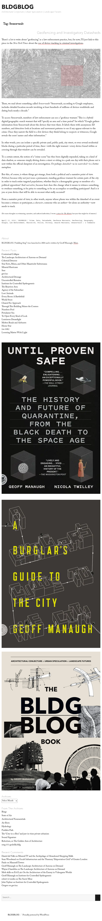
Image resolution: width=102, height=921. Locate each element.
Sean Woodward (9, 859)
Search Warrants (61, 223)
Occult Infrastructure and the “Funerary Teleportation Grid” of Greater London (53, 859)
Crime (31, 220)
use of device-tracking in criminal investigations (60, 43)
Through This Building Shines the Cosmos (20, 307)
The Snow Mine (25, 879)
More (76, 243)
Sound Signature (9, 837)
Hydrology (6, 827)
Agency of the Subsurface (12, 290)
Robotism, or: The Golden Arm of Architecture (22, 841)
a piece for (64, 213)
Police (40, 223)
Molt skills (6, 873)
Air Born (6, 823)
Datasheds (46, 220)
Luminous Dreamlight (11, 320)
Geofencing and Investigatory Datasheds (69, 32)
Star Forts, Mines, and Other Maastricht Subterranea (24, 264)
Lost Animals (7, 293)
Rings (4, 812)
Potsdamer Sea (8, 313)
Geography (88, 220)
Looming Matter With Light (14, 333)
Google (5, 223)
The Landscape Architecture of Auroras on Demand (24, 258)
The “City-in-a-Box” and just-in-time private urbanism (25, 834)
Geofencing (77, 220)
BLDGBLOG (18, 6)
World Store (7, 300)
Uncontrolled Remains (11, 280)
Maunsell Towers (17, 863)
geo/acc (5, 274)
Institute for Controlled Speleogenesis (18, 284)
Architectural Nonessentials (13, 819)
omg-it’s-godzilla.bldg (11, 845)
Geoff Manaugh (8, 866)
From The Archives (12, 808)
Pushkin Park (7, 830)
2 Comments (90, 223)
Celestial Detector (9, 261)
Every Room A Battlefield (13, 297)
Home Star (6, 326)
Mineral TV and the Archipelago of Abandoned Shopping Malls (45, 856)
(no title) (5, 329)
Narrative (30, 223)
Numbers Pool (8, 310)
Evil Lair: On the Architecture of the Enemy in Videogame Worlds (43, 873)
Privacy (48, 223)
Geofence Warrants (61, 220)
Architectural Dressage (11, 277)
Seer (3, 271)
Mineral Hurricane (10, 267)
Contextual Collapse (10, 254)
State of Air (7, 816)
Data (38, 220)
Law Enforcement (17, 223)
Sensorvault (76, 223)
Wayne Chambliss (9, 869)
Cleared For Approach (11, 303)
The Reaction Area (10, 287)
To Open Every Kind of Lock (14, 316)
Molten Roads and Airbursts (14, 323)
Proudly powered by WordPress (36, 915)
